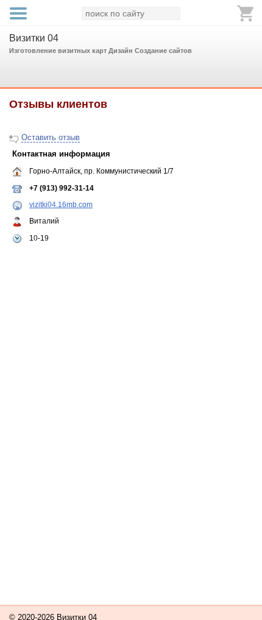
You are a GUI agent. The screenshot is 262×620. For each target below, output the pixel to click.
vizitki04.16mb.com (61, 204)
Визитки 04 (33, 38)
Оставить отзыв (50, 137)
